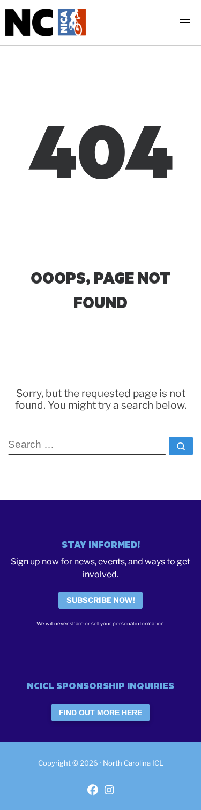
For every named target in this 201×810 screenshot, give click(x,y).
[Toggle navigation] (185, 22)
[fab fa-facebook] (92, 791)
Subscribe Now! (100, 600)
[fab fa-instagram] (109, 791)
